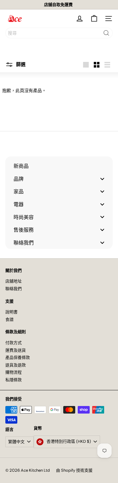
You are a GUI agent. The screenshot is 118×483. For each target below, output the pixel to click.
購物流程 (13, 372)
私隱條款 (13, 379)
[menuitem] (59, 166)
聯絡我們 (13, 288)
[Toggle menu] (102, 178)
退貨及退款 (15, 365)
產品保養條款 (17, 357)
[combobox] (59, 33)
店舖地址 (13, 281)
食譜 (9, 319)
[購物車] (94, 18)
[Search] (106, 33)
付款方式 (13, 342)
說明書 (11, 312)
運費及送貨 (15, 350)
